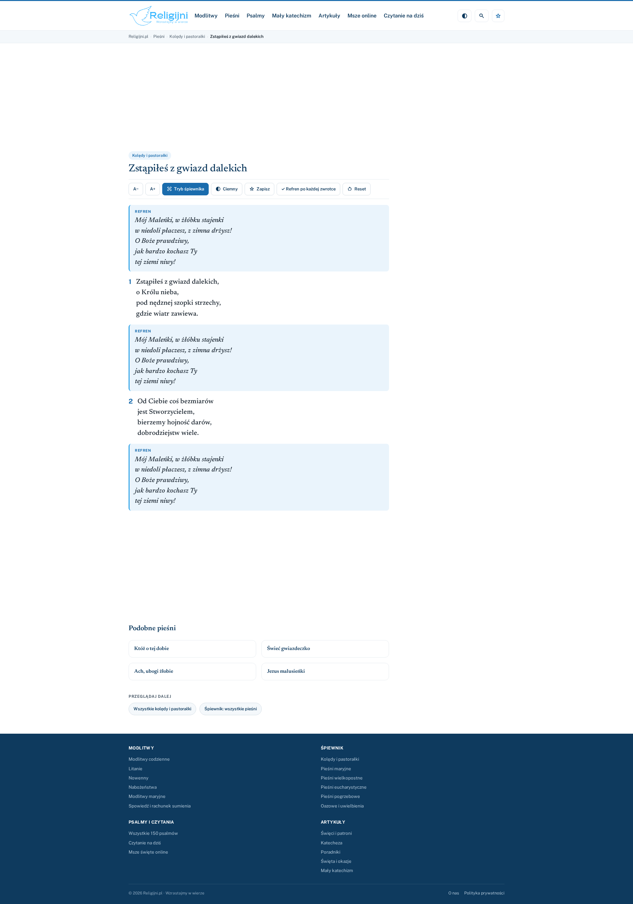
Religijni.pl (138, 36)
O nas (453, 892)
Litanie (135, 768)
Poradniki (330, 852)
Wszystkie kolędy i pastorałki (162, 708)
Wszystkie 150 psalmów (153, 833)
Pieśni (232, 16)
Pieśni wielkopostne (342, 777)
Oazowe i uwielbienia (342, 805)
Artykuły (329, 16)
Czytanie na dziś (404, 16)
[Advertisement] (209, 101)
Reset (356, 189)
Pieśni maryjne (336, 768)
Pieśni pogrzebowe (340, 796)
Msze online (362, 16)
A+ (152, 188)
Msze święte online (148, 852)
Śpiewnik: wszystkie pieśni (230, 708)
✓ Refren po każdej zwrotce (308, 188)
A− (135, 188)
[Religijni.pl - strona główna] (159, 15)
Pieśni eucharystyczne (344, 787)
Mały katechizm (291, 16)
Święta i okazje (336, 861)
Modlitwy (206, 16)
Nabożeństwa (143, 787)
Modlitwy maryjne (147, 796)
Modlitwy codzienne (149, 759)
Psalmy (256, 16)
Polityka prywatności (484, 892)
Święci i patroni (336, 833)
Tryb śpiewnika (185, 189)
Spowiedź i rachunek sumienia (160, 805)
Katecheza (331, 842)
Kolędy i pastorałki (187, 36)
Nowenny (138, 777)
